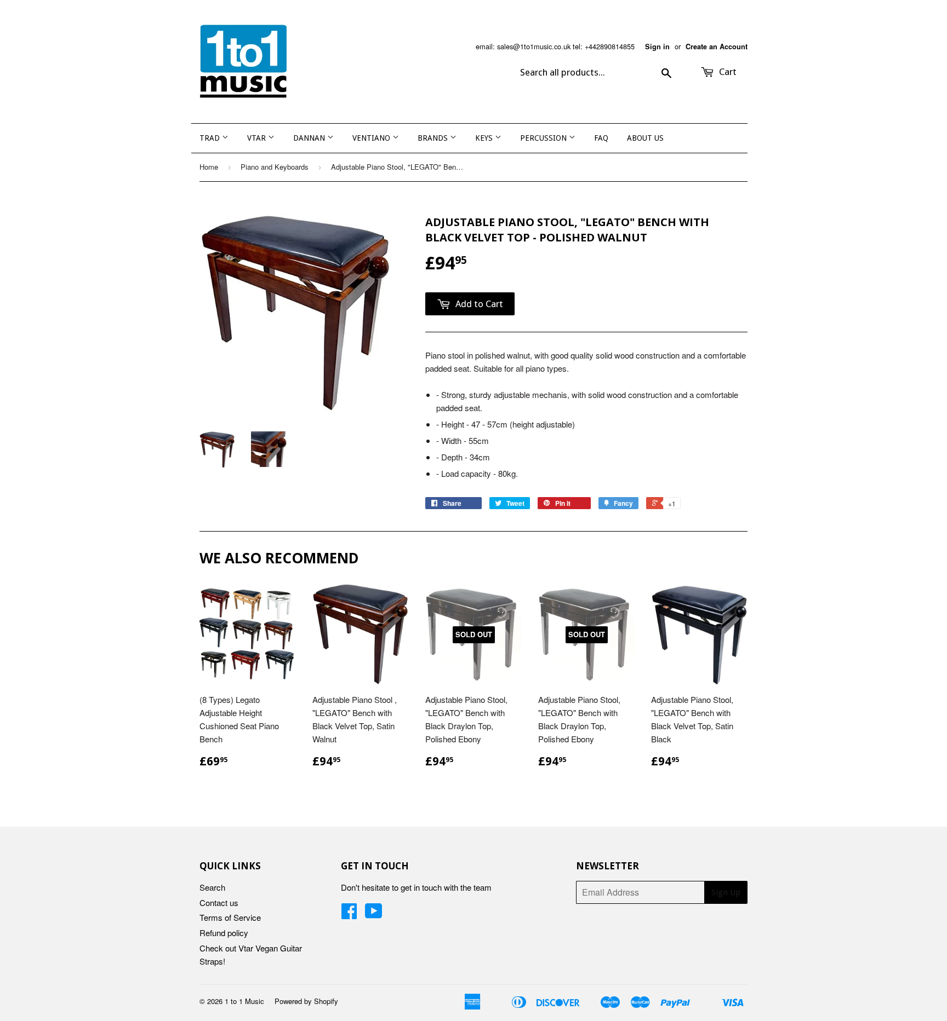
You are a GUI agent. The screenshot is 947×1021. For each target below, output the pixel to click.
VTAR (257, 138)
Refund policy (223, 932)
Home (208, 166)
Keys (485, 138)
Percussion (544, 138)
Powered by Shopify (306, 1001)
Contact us (218, 902)
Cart (727, 71)
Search (212, 887)
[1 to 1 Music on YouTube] (374, 914)
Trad (210, 138)
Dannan (310, 138)
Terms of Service (230, 917)
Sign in (657, 46)
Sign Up (725, 892)
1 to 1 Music (244, 1001)
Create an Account (717, 46)
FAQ (601, 138)
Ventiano (372, 138)
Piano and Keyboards (275, 166)
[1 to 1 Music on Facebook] (349, 914)
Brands (434, 138)
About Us (645, 138)
